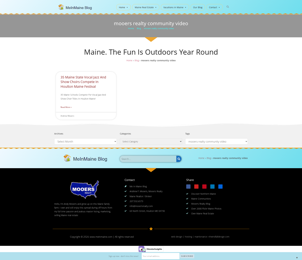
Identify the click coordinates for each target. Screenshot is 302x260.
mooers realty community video (159, 28)
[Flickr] (220, 186)
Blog (137, 60)
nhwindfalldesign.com (218, 236)
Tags (187, 133)
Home (122, 7)
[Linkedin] (212, 186)
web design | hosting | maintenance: (189, 236)
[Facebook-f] (188, 186)
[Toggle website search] (227, 6)
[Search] (179, 159)
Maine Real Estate (144, 7)
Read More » (66, 107)
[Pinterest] (204, 186)
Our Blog (197, 7)
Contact (213, 7)
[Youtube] (196, 186)
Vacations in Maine (173, 7)
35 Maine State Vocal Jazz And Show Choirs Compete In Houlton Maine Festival (83, 82)
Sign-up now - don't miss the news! (123, 256)
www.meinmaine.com (101, 236)
